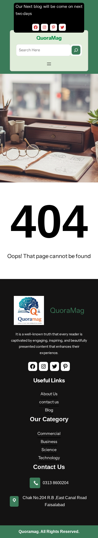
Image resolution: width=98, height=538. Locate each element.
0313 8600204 (56, 483)
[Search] (76, 50)
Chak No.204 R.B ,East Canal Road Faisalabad (55, 501)
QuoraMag (49, 38)
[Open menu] (49, 64)
